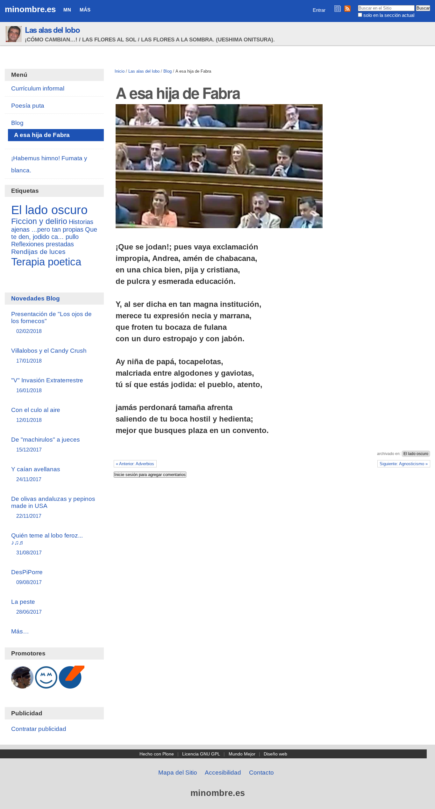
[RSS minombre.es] (347, 8)
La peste (26, 606)
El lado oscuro (415, 453)
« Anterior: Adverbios (135, 463)
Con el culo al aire (35, 415)
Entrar (319, 10)
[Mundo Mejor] (46, 685)
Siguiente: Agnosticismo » (404, 463)
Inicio (120, 71)
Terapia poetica (46, 262)
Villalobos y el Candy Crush (49, 355)
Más (85, 9)
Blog (167, 71)
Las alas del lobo (52, 29)
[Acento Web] (71, 685)
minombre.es (30, 9)
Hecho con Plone (156, 753)
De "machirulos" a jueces (45, 444)
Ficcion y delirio (39, 221)
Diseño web (275, 753)
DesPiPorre (27, 577)
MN (67, 9)
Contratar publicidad (38, 729)
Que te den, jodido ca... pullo (54, 233)
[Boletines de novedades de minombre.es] (337, 8)
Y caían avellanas (35, 474)
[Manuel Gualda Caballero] (22, 685)
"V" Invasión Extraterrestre (47, 385)
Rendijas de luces (38, 252)
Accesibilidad (223, 772)
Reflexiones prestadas (42, 244)
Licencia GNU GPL (201, 753)
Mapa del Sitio (177, 772)
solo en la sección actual (388, 15)
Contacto (261, 772)
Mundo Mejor (242, 753)
